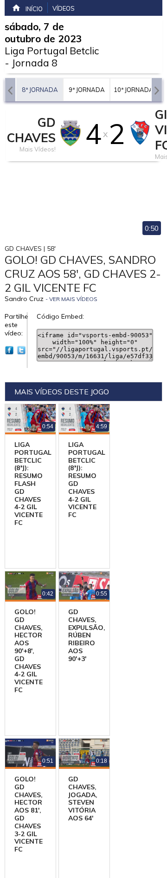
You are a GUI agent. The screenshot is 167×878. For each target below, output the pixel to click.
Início (34, 9)
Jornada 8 (35, 63)
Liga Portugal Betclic (52, 51)
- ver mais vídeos (71, 298)
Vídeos (63, 8)
